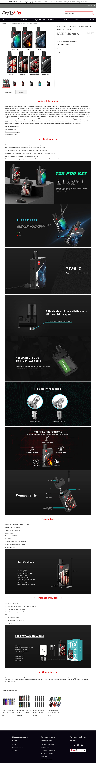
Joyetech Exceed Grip (11, 134)
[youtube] (82, 745)
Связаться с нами (17, 748)
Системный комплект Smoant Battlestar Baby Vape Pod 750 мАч (54, 713)
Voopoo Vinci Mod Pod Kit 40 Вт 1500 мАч (24, 711)
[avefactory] (78, 752)
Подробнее (8, 92)
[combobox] (79, 13)
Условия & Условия (47, 753)
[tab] (9, 92)
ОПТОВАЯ (91, 20)
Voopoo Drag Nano (10, 129)
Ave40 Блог (15, 751)
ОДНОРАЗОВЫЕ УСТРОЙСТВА (46, 20)
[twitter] (74, 745)
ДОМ (2, 20)
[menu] (48, 20)
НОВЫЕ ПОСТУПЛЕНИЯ (20, 20)
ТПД (65, 20)
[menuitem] (2, 20)
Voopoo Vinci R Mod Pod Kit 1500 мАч (39, 711)
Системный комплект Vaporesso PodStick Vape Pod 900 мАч (8, 712)
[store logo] (11, 13)
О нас (14, 744)
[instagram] (78, 745)
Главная (4, 23)
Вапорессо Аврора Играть (12, 132)
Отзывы (21, 92)
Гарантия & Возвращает (48, 750)
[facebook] (71, 745)
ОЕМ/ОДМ (77, 20)
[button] (91, 6)
